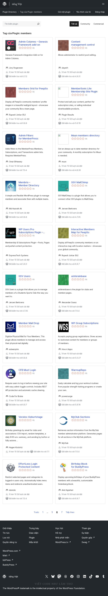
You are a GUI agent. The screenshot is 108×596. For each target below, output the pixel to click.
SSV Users (24, 276)
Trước (36, 512)
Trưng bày (34, 528)
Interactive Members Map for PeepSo (83, 231)
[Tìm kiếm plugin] (38, 24)
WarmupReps (78, 370)
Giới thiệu (7, 528)
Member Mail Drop (29, 323)
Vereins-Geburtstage (31, 417)
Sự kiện (85, 533)
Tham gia (86, 528)
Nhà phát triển (62, 537)
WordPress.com (12, 551)
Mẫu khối (33, 542)
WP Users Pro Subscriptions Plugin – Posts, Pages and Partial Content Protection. (32, 231)
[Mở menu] (104, 4)
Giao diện (33, 533)
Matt (6, 555)
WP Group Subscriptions (85, 323)
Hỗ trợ (58, 533)
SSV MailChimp (79, 182)
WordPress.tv (63, 542)
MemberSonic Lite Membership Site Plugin (84, 90)
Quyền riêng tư (10, 542)
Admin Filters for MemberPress (28, 137)
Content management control (83, 43)
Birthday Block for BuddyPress (80, 465)
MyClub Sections (80, 417)
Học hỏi (59, 528)
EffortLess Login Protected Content (29, 465)
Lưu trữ (6, 537)
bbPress (8, 560)
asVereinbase (79, 276)
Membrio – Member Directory (29, 184)
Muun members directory (85, 135)
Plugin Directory (10, 12)
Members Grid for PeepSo (33, 88)
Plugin (32, 537)
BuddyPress (10, 564)
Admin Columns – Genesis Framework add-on (33, 43)
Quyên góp (88, 537)
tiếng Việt (13, 576)
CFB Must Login (27, 370)
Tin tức (6, 533)
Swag (86, 542)
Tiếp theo (70, 512)
